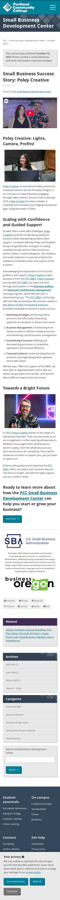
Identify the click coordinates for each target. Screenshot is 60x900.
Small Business (13, 738)
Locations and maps (41, 803)
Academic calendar (12, 818)
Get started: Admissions (15, 808)
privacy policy (33, 872)
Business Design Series (17, 722)
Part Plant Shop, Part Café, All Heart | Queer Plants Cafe (29, 633)
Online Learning (11, 824)
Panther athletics (11, 849)
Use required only (16, 881)
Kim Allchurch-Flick (13, 304)
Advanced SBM (13, 706)
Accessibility (37, 843)
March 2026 (13, 680)
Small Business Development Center (28, 22)
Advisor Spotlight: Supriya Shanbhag (26, 629)
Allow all (37, 881)
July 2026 (12, 664)
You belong (8, 843)
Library (35, 814)
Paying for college (12, 813)
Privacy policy (38, 849)
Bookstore (36, 819)
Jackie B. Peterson (38, 304)
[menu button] (53, 7)
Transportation (38, 809)
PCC (5, 40)
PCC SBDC (30, 278)
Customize (12, 891)
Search (12, 769)
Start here (11, 518)
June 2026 (12, 672)
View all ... (13, 688)
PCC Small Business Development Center (32, 91)
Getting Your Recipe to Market (20, 730)
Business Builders (15, 714)
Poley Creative (10, 186)
